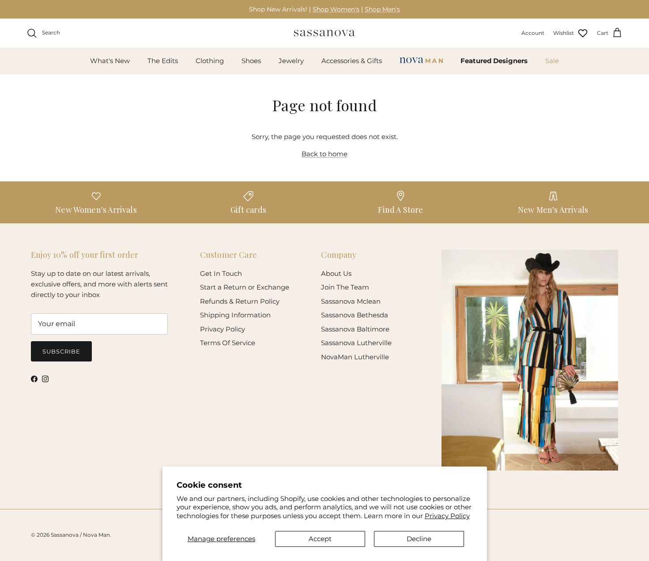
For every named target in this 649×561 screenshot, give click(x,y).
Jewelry (291, 60)
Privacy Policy (447, 516)
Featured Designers (494, 60)
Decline (419, 539)
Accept (320, 539)
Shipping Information (235, 315)
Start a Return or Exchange (244, 287)
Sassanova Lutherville (356, 343)
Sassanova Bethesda (354, 315)
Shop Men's (382, 9)
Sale (552, 60)
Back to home (324, 154)
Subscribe (61, 351)
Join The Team (345, 287)
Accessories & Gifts (351, 60)
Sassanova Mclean (351, 301)
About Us (336, 273)
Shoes (251, 60)
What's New (110, 60)
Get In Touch (221, 273)
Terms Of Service (227, 343)
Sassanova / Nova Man (80, 534)
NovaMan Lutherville (355, 357)
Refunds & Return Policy (239, 301)
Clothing (210, 60)
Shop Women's (336, 9)
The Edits (162, 60)
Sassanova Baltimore (355, 329)
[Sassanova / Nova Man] (324, 33)
